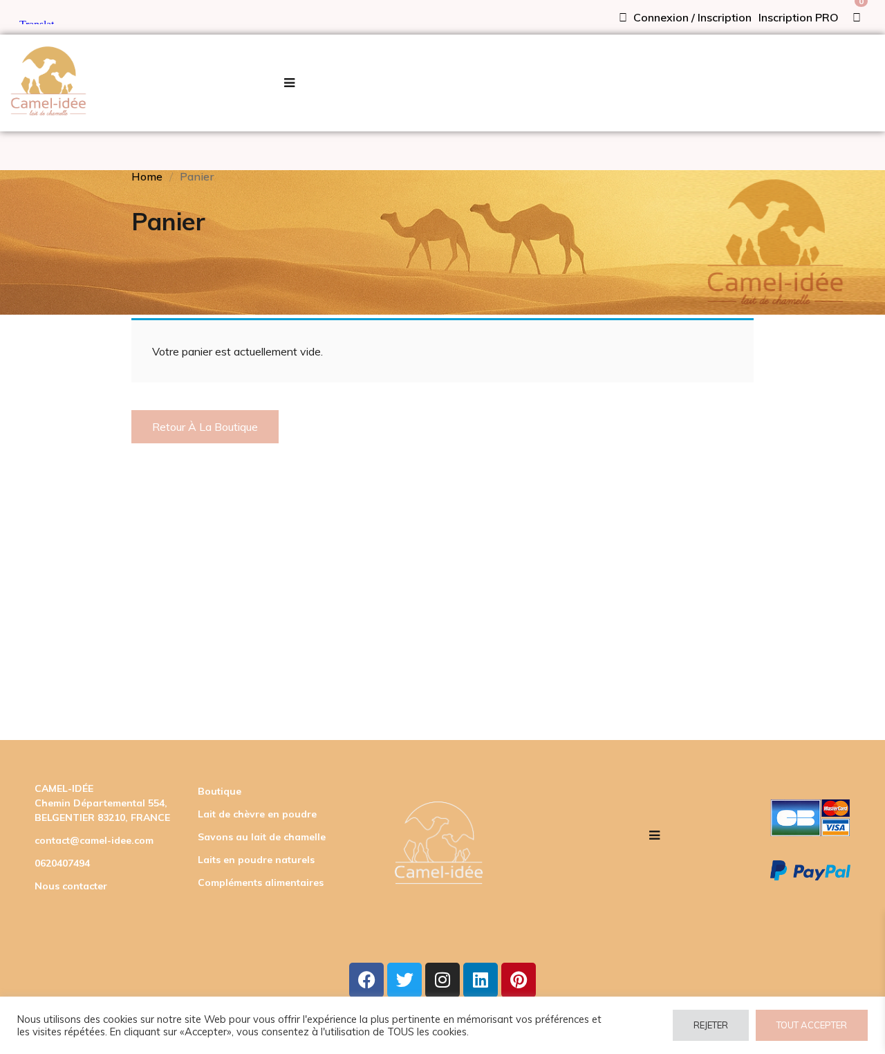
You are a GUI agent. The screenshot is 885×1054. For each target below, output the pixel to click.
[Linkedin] (480, 980)
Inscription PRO (798, 17)
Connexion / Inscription (691, 17)
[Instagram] (442, 980)
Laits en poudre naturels (256, 859)
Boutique (219, 791)
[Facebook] (366, 980)
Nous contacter (71, 886)
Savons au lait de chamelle (262, 837)
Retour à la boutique (205, 427)
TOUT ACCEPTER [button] (811, 1024)
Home (146, 176)
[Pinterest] (518, 980)
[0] (857, 17)
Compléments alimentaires (261, 882)
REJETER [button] (710, 1024)
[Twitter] (404, 980)
